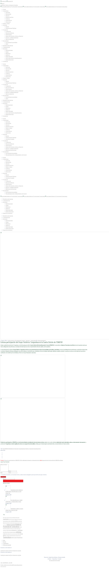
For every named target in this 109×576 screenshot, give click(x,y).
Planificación (9, 34)
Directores (8, 22)
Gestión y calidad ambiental (12, 37)
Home (4, 9)
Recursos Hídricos (10, 33)
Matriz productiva (10, 39)
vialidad (15, 537)
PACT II (17, 530)
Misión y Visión (6, 23)
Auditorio (8, 55)
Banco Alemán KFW (10, 517)
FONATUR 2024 (7, 448)
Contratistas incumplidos (11, 42)
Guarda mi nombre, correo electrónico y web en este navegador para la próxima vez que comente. (24, 474)
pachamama (13, 530)
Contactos (5, 61)
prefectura (18, 532)
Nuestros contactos (7, 213)
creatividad (13, 521)
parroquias (20, 530)
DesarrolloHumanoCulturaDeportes (13, 522)
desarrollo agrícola (20, 521)
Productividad (13, 533)
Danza (4, 448)
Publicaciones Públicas (11, 28)
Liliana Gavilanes (41, 340)
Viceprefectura (19, 537)
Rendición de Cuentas (8, 45)
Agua (3, 517)
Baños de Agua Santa (16, 517)
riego (6, 535)
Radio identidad (9, 210)
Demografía (8, 14)
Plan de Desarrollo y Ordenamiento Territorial (16, 154)
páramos (16, 533)
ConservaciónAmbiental (5, 521)
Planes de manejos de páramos (11, 532)
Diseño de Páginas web (3, 566)
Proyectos (5, 29)
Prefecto (8, 18)
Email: (11, 565)
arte (7, 517)
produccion (5, 533)
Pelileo (6, 532)
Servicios (5, 48)
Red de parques (9, 50)
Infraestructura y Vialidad (13, 528)
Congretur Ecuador (10, 139)
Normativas (6, 40)
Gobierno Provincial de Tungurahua (16, 448)
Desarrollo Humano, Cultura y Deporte (14, 36)
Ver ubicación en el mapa (54, 560)
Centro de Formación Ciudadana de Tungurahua (15, 519)
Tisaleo (20, 535)
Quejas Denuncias (9, 59)
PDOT (7, 44)
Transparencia (6, 47)
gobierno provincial (11, 524)
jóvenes (17, 528)
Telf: (6, 562)
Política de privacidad (7, 545)
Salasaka (14, 535)
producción (9, 533)
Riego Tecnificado (10, 535)
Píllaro (18, 533)
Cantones (8, 12)
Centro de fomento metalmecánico (14, 58)
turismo (39, 448)
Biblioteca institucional (11, 150)
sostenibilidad (17, 535)
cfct (21, 519)
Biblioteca (8, 53)
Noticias (5, 25)
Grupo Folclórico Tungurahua (28, 448)
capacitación (6, 519)
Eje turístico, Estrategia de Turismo (17, 340)
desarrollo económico (6, 522)
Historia (7, 15)
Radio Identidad (9, 56)
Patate (4, 532)
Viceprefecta (9, 20)
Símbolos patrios (9, 17)
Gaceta (7, 26)
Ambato (6, 517)
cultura (16, 521)
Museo (7, 51)
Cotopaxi (9, 521)
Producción (8, 31)
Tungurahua (5, 10)
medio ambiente (8, 530)
